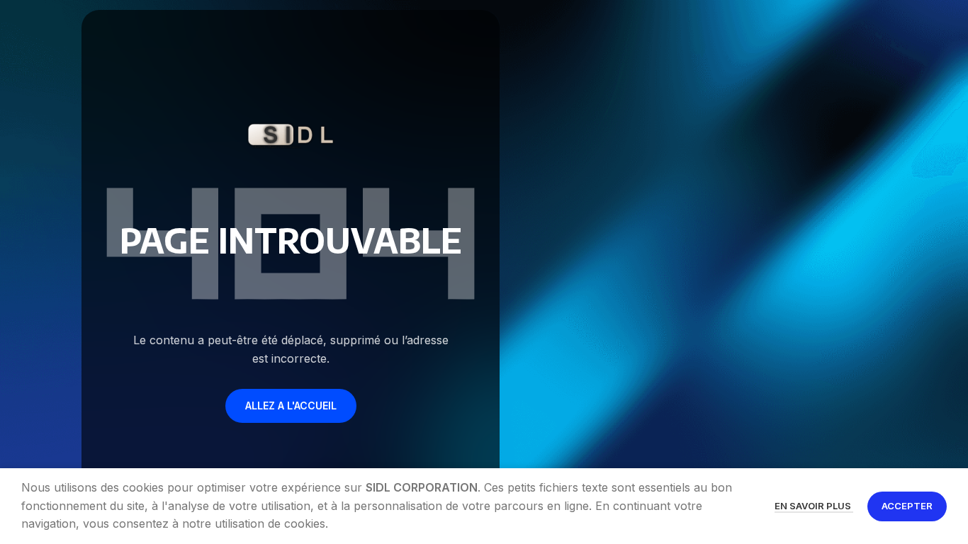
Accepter (907, 505)
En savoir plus (814, 505)
